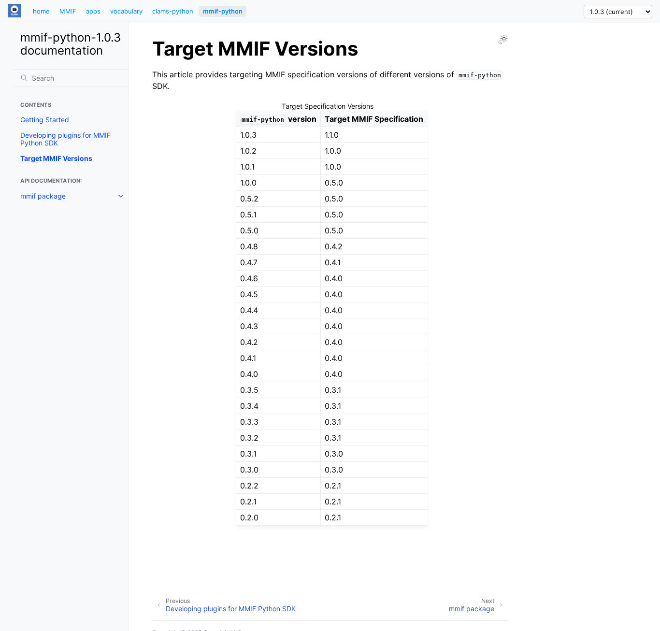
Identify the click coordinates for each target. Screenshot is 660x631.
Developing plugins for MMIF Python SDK (65, 139)
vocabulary (126, 11)
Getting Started (44, 120)
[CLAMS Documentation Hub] (14, 11)
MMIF (67, 11)
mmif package (43, 196)
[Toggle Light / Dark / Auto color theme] (503, 39)
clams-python (172, 11)
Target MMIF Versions (56, 159)
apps (93, 11)
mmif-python (223, 11)
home (41, 11)
